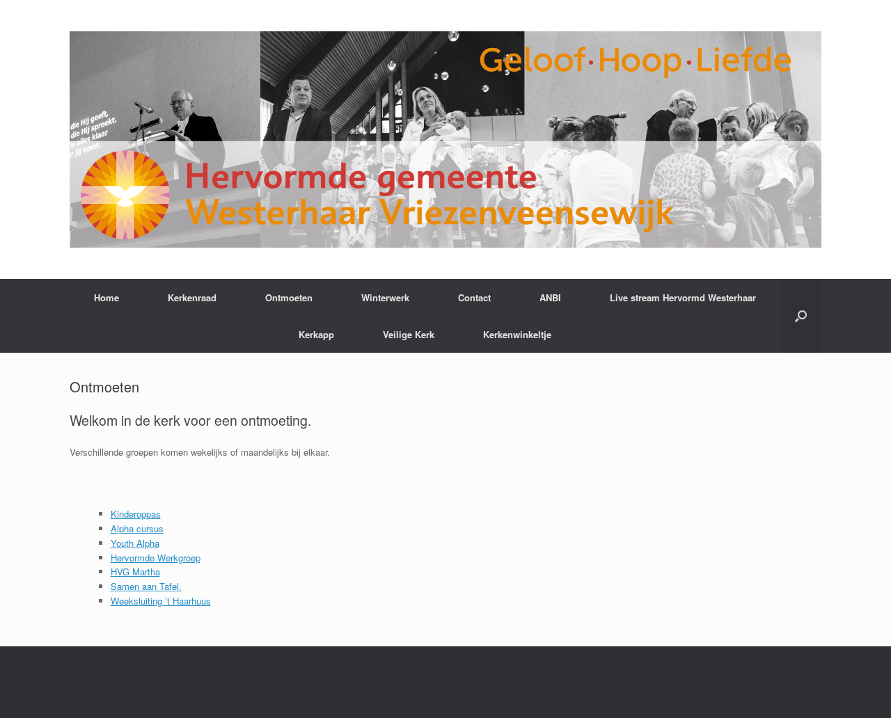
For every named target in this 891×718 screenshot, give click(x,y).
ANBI (550, 297)
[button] (800, 316)
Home (106, 297)
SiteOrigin (467, 690)
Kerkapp (316, 334)
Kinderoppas (136, 513)
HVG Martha (135, 571)
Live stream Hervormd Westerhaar (683, 297)
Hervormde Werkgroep (155, 557)
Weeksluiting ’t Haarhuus (161, 600)
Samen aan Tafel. (146, 586)
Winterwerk (385, 297)
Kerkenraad (192, 297)
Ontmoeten (289, 297)
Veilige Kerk (408, 334)
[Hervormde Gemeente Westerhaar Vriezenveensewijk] (445, 139)
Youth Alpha (135, 543)
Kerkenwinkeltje (517, 334)
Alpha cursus (137, 528)
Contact (474, 297)
